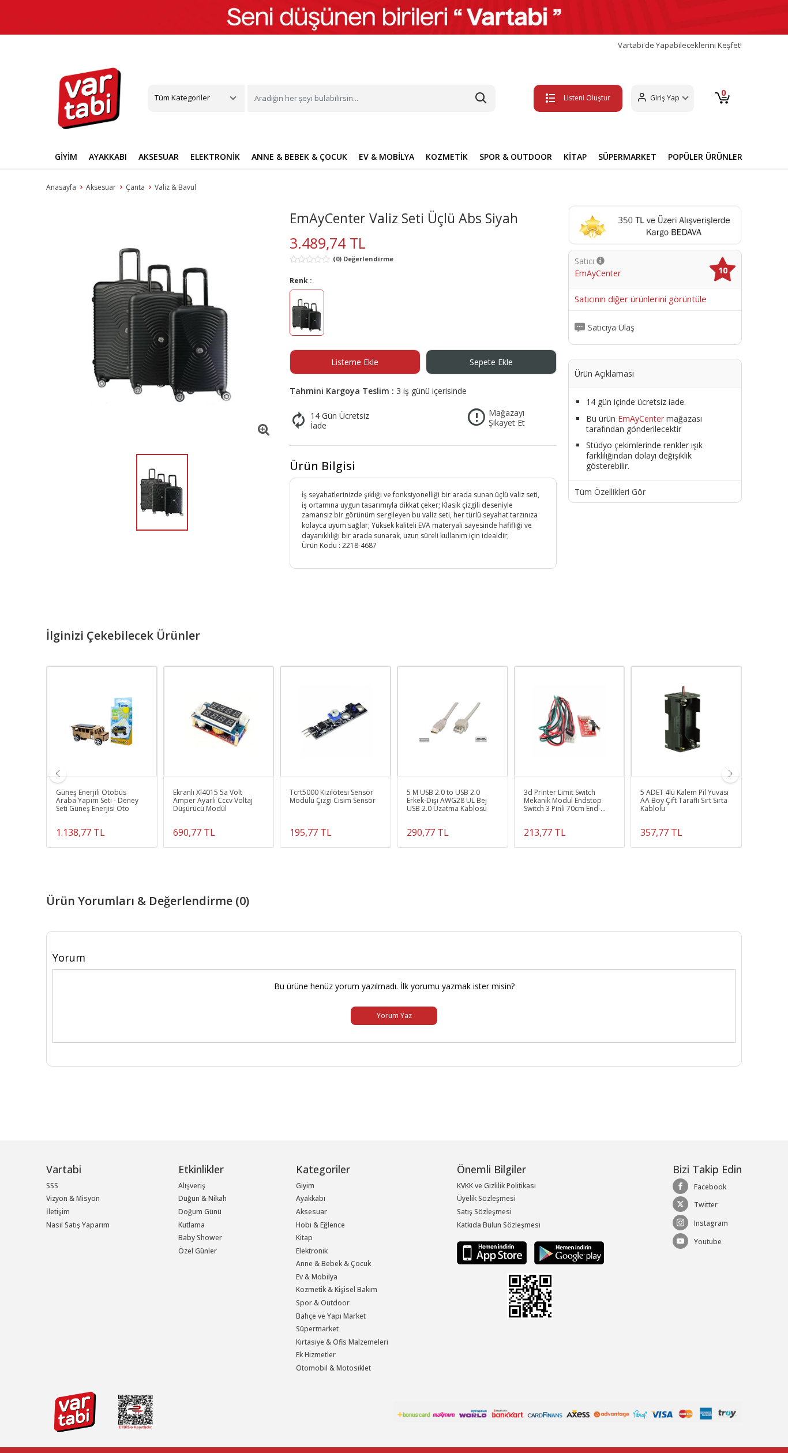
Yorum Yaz (394, 1015)
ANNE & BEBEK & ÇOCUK (299, 156)
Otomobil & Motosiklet (333, 1368)
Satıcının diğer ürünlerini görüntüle (641, 299)
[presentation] (57, 774)
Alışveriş (191, 1186)
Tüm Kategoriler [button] (182, 97)
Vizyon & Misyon (73, 1198)
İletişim (58, 1212)
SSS (52, 1186)
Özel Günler (197, 1251)
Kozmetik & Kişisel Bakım (336, 1289)
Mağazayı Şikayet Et (507, 418)
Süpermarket (317, 1329)
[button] (662, 98)
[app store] (492, 1252)
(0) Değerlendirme (363, 258)
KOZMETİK (447, 156)
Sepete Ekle (491, 361)
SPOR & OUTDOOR (515, 156)
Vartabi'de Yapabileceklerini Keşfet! (680, 45)
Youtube (708, 1241)
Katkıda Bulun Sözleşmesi (499, 1225)
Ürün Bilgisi (322, 466)
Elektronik (312, 1251)
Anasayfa (61, 187)
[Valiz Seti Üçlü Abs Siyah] (162, 324)
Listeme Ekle (354, 361)
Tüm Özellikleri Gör (610, 492)
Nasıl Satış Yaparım (78, 1225)
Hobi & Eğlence (320, 1225)
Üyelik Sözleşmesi (486, 1198)
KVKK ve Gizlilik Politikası (496, 1186)
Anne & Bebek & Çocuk (333, 1263)
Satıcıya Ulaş (611, 327)
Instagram (711, 1223)
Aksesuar (101, 187)
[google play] (566, 1252)
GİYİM (66, 156)
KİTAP (575, 156)
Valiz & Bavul (175, 187)
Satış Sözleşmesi (484, 1212)
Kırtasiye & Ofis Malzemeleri (342, 1342)
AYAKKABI (108, 156)
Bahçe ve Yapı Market (331, 1316)
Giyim (305, 1186)
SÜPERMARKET (627, 156)
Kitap (304, 1237)
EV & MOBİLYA (386, 156)
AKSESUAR (158, 156)
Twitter (706, 1205)
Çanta (135, 187)
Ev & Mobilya (316, 1277)
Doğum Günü (200, 1212)
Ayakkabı (310, 1198)
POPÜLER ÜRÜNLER (705, 156)
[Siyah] (307, 314)
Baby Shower (200, 1237)
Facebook (710, 1187)
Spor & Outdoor (323, 1303)
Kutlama (191, 1225)
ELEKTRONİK (215, 156)
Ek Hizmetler (316, 1355)
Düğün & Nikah (202, 1198)
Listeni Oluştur (587, 98)
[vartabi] (89, 98)
